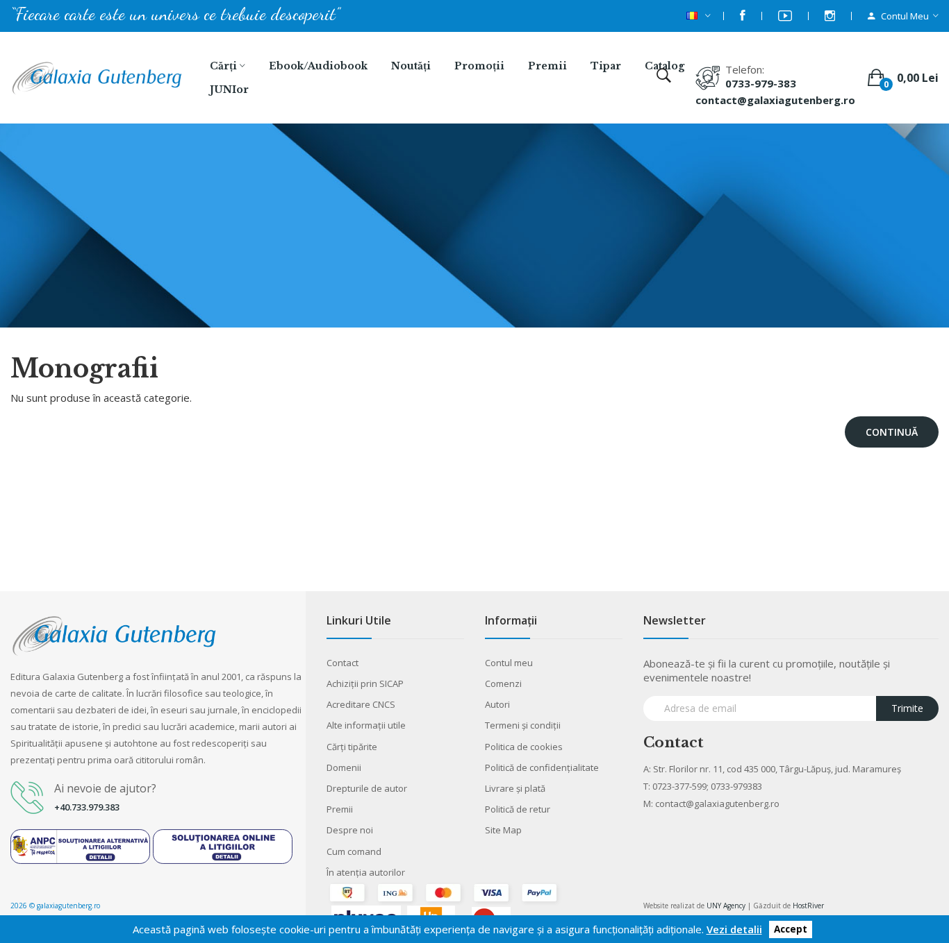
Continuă (892, 432)
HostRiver (808, 905)
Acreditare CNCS (361, 704)
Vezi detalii (734, 929)
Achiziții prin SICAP (365, 683)
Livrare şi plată (515, 788)
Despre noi (350, 830)
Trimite (907, 708)
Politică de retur (517, 809)
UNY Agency (726, 905)
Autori (497, 704)
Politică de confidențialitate (542, 767)
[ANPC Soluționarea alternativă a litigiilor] (80, 845)
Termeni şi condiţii (523, 725)
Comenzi (503, 683)
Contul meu (509, 662)
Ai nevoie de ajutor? (105, 788)
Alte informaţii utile (366, 725)
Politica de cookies (524, 746)
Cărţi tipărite (352, 746)
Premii (340, 809)
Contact (342, 662)
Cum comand (354, 851)
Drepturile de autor (367, 788)
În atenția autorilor (366, 872)
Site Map (503, 830)
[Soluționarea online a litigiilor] (222, 845)
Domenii (344, 767)
